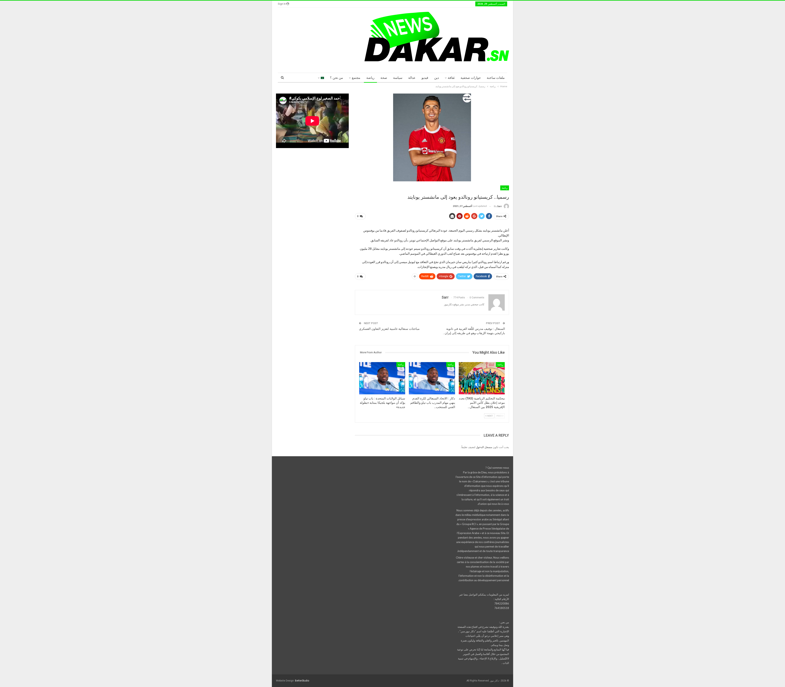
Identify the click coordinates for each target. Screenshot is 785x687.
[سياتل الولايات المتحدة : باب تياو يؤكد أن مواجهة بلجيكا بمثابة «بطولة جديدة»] (382, 378)
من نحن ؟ (336, 78)
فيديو (425, 78)
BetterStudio (302, 680)
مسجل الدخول (484, 447)
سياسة (397, 78)
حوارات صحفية (471, 78)
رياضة (370, 78)
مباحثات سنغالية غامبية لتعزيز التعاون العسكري (389, 329)
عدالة (412, 78)
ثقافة (451, 78)
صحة (383, 78)
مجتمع (356, 78)
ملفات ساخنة (496, 78)
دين (436, 78)
